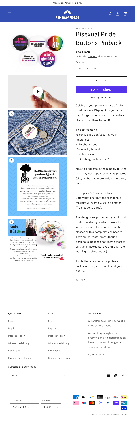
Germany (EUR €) (21, 406)
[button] (10, 14)
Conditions (14, 350)
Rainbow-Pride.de (103, 414)
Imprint (12, 328)
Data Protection (16, 335)
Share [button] (83, 279)
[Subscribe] (63, 375)
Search (11, 320)
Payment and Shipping (20, 358)
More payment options (101, 97)
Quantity (80, 62)
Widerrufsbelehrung (19, 343)
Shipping (92, 56)
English (47, 406)
